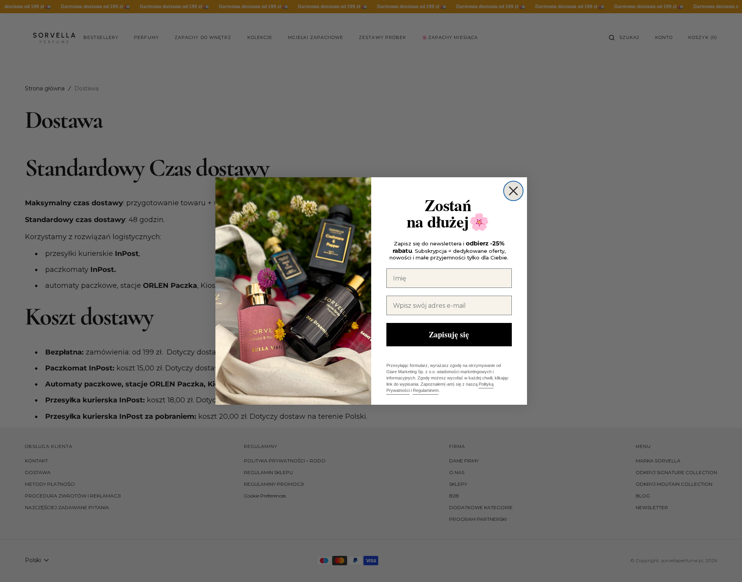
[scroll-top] (724, 564)
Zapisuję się (449, 334)
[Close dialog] (513, 191)
